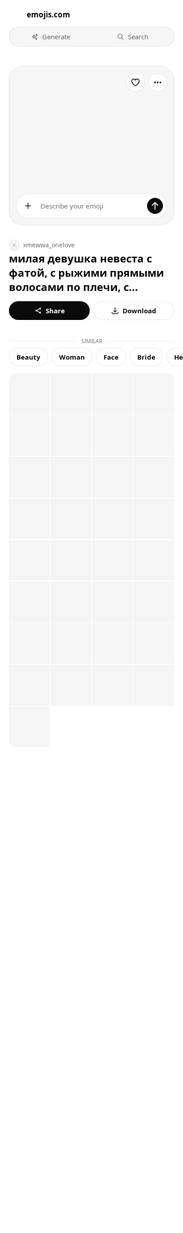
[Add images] (28, 206)
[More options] (157, 82)
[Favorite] (135, 82)
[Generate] (155, 206)
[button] (51, 37)
